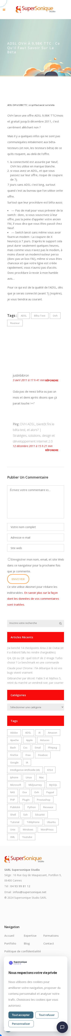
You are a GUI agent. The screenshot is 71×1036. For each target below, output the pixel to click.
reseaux (48, 807)
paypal (50, 792)
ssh (25, 814)
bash (13, 747)
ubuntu (51, 822)
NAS (12, 792)
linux (29, 777)
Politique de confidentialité (22, 951)
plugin (26, 799)
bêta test (39, 315)
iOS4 (49, 770)
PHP (12, 799)
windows (28, 829)
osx (24, 792)
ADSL (24, 315)
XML (12, 837)
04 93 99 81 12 (20, 886)
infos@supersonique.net (29, 892)
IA (27, 762)
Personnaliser (21, 1023)
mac (41, 777)
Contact (48, 943)
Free (28, 755)
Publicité (15, 807)
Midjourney (35, 785)
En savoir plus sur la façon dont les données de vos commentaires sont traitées (33, 598)
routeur (15, 323)
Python (31, 807)
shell (13, 814)
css (25, 747)
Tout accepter (21, 1015)
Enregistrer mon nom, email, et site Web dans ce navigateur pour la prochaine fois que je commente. (35, 565)
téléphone (33, 822)
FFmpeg (52, 747)
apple (29, 740)
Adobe (14, 732)
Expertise (30, 935)
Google (14, 762)
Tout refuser (47, 1015)
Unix (12, 829)
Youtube (27, 837)
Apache (14, 740)
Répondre (51, 380)
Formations (51, 935)
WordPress (47, 829)
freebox (43, 755)
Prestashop (43, 799)
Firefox (14, 755)
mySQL (53, 785)
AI (39, 732)
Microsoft (15, 785)
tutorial (14, 822)
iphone (14, 777)
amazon (52, 732)
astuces (44, 740)
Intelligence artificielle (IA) (25, 770)
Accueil (9, 935)
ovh (55, 315)
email (38, 747)
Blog (27, 943)
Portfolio (10, 943)
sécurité (40, 814)
